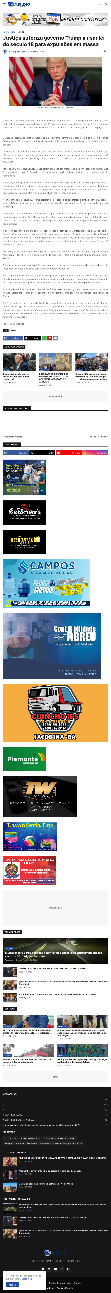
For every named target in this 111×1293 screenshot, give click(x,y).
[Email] (55, 338)
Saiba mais (27, 1279)
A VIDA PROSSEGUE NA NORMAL (55, 1120)
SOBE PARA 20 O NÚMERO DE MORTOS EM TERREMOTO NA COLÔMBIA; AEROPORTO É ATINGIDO (53, 378)
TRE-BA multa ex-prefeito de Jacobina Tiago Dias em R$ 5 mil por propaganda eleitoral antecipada (27, 1031)
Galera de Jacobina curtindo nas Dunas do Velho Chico (46, 1184)
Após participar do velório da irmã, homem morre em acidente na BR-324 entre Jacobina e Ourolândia (63, 982)
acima (55, 1076)
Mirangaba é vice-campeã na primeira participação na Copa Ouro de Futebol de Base (82, 1060)
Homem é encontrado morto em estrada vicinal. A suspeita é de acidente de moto (27, 1060)
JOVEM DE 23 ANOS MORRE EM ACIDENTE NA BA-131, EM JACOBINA (53, 968)
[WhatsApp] (44, 338)
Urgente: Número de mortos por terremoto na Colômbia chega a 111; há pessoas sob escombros (91, 376)
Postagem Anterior (13, 436)
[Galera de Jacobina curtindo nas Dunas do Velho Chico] (10, 1187)
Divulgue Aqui (55, 396)
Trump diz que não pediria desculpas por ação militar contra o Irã (16, 376)
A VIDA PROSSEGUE (55, 1115)
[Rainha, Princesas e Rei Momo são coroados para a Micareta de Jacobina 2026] (10, 997)
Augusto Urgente (65, 1288)
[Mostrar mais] (61, 338)
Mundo (20, 32)
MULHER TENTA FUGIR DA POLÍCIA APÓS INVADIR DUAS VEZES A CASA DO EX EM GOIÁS (62, 1158)
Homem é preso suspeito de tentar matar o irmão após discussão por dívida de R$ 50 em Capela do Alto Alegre (81, 1033)
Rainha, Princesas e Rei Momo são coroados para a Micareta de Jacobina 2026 (57, 994)
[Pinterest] (49, 338)
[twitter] (49, 1269)
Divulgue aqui (55, 907)
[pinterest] (68, 1269)
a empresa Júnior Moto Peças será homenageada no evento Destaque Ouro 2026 (55, 1125)
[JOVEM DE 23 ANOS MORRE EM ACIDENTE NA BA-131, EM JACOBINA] (10, 972)
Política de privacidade (60, 1283)
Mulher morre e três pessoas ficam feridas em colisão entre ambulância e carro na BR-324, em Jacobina (63, 1205)
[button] (4, 4)
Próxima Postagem (98, 436)
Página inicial (9, 32)
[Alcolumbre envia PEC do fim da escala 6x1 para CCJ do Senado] (10, 1174)
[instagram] (61, 1269)
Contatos (78, 1283)
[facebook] (42, 1269)
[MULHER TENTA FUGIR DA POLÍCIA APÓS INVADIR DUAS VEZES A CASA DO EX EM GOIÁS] (10, 1161)
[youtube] (55, 1269)
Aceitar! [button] (12, 1285)
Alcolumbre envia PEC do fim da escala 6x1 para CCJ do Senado (50, 1171)
